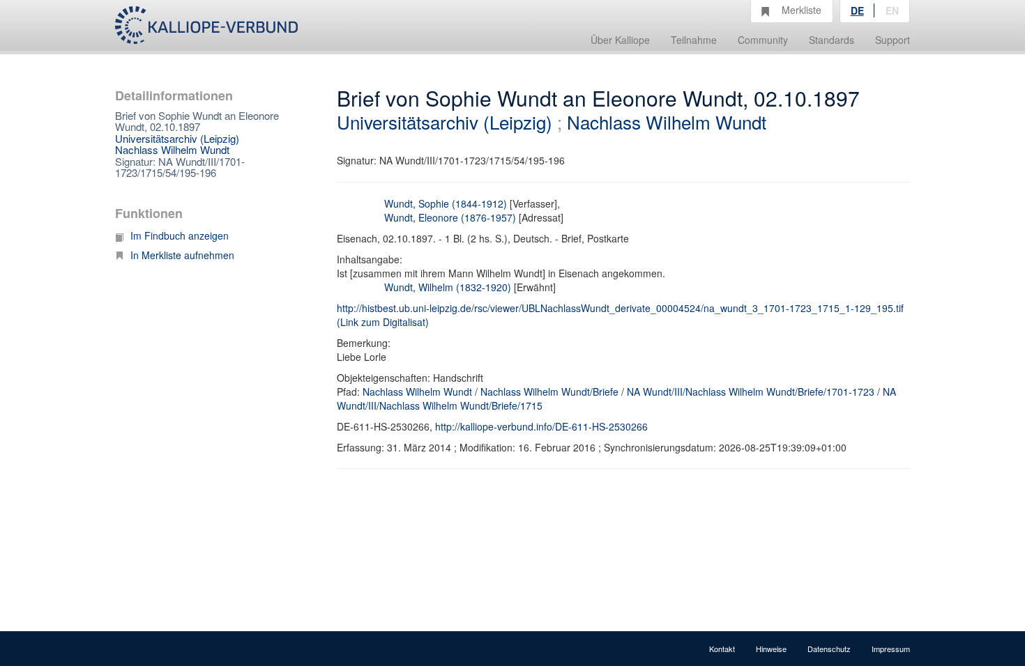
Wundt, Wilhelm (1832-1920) (447, 287)
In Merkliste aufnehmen (182, 255)
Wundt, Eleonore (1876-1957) (450, 217)
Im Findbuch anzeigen (179, 235)
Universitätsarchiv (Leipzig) (177, 138)
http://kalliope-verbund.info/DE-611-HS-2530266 (541, 426)
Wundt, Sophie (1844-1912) (445, 203)
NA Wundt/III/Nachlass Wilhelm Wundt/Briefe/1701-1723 (750, 391)
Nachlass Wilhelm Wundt (172, 149)
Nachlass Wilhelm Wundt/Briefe (549, 391)
